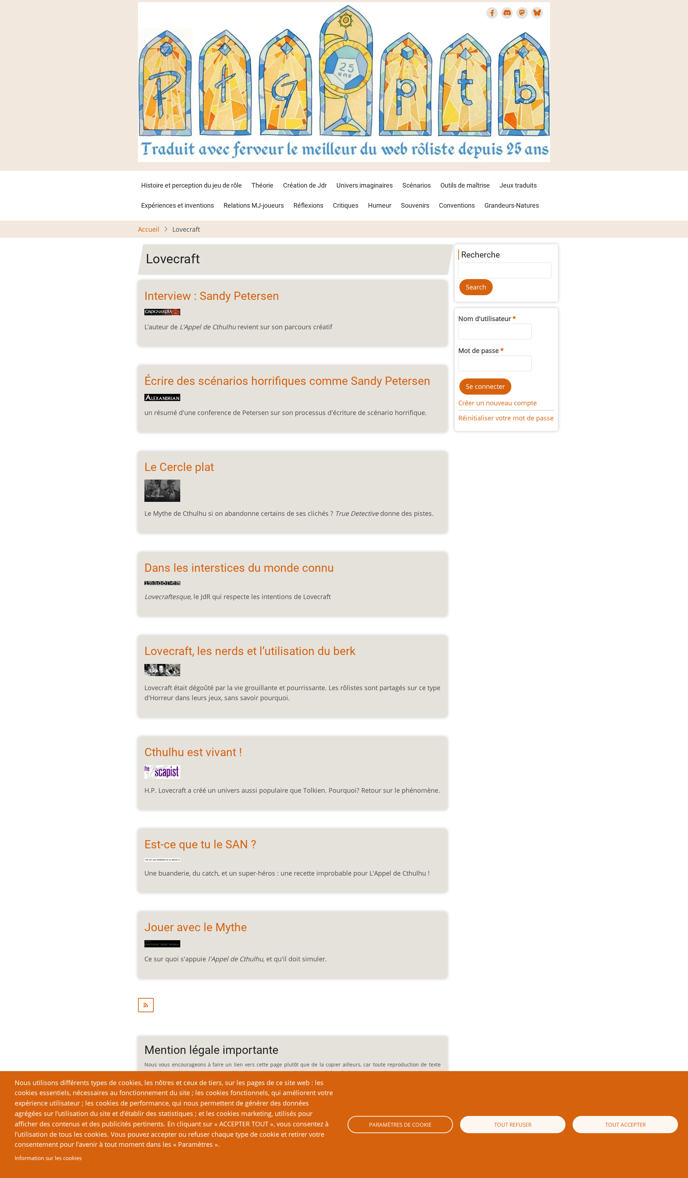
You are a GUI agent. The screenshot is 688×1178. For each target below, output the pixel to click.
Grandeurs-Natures (511, 205)
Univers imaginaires (364, 185)
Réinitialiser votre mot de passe (506, 418)
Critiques (345, 205)
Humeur (379, 205)
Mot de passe (478, 350)
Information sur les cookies (48, 1157)
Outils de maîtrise (465, 185)
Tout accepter (625, 1124)
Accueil (148, 229)
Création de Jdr (305, 185)
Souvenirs (415, 205)
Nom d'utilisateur (484, 318)
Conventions (457, 205)
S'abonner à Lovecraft (292, 1005)
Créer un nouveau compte (497, 403)
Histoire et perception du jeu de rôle (191, 185)
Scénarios (416, 185)
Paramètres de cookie (400, 1124)
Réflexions (308, 205)
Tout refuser (512, 1124)
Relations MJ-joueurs (254, 205)
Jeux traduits (518, 185)
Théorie (262, 185)
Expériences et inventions (177, 205)
